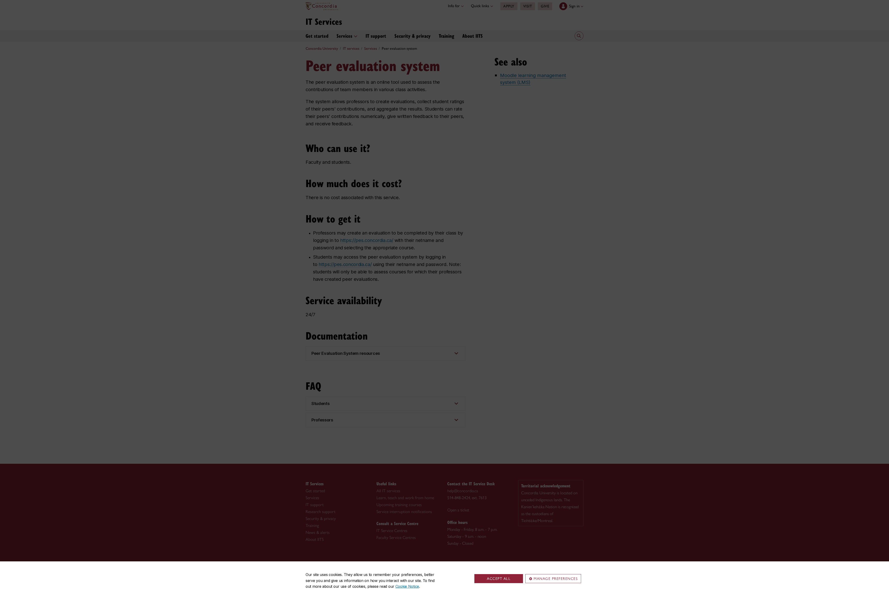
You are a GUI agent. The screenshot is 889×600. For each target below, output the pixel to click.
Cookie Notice (407, 586)
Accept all (498, 578)
